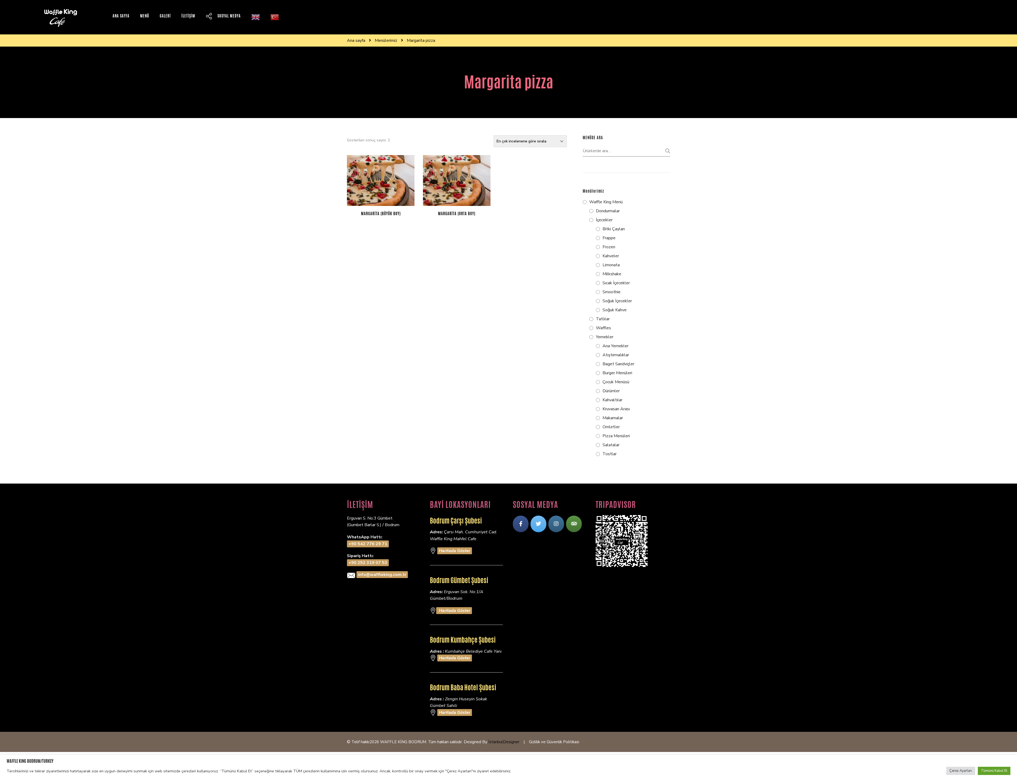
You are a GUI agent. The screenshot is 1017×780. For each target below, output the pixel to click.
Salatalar (611, 445)
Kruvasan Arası (616, 409)
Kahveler (611, 256)
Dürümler (611, 391)
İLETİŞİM (188, 16)
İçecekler (604, 220)
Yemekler (604, 337)
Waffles (603, 328)
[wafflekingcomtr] (538, 524)
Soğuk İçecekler (617, 301)
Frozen (609, 247)
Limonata (611, 265)
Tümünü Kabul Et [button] (994, 770)
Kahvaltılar (612, 400)
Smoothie (612, 292)
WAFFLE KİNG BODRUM (403, 742)
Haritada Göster (454, 551)
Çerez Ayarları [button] (960, 770)
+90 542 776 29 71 (368, 544)
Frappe (609, 238)
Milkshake (612, 274)
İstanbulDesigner (503, 742)
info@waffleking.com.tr (382, 575)
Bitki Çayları (614, 229)
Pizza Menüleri (616, 436)
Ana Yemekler (615, 346)
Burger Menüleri (617, 373)
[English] (255, 17)
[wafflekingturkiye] (521, 524)
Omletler (611, 427)
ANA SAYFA (121, 16)
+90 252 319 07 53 (368, 563)
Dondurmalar (608, 211)
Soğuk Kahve (615, 310)
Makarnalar (613, 418)
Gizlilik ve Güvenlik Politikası (554, 742)
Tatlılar (603, 319)
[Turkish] (274, 17)
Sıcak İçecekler (616, 283)
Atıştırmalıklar (616, 355)
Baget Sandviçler (618, 364)
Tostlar (610, 454)
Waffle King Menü (606, 202)
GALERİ (165, 16)
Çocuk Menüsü (616, 382)
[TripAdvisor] (574, 524)
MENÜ (144, 16)
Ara (666, 151)
